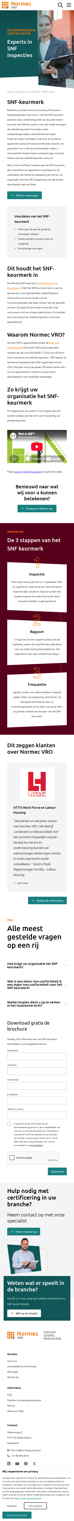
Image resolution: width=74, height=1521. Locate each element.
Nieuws (11, 1405)
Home (10, 92)
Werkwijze (12, 1371)
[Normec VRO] (16, 5)
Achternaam (13, 1079)
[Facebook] (26, 1464)
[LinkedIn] (8, 1464)
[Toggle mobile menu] (68, 5)
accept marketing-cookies (28, 471)
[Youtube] (17, 1464)
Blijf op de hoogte (27, 1313)
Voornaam (12, 1064)
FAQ (9, 1394)
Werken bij (13, 1377)
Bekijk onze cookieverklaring (28, 1498)
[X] (34, 1464)
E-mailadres (12, 1094)
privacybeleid (36, 1145)
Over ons (12, 1361)
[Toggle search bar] (60, 5)
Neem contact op (26, 1231)
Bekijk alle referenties (50, 900)
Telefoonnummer (15, 1109)
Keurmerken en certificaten (27, 92)
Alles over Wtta (15, 1411)
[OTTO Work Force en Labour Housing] (37, 784)
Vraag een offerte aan (39, 508)
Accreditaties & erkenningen (22, 1366)
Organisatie (12, 1050)
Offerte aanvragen (27, 195)
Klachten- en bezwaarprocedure (24, 1400)
